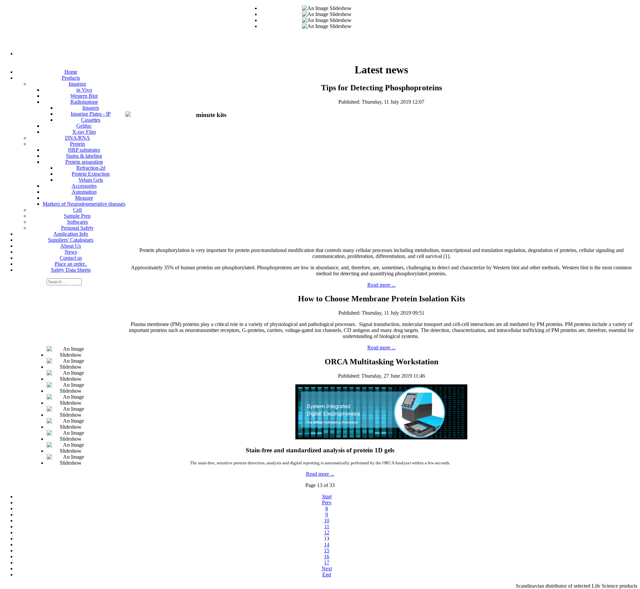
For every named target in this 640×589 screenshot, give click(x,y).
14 (326, 544)
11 (326, 526)
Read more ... (381, 285)
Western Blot (84, 96)
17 (326, 562)
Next (327, 568)
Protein (77, 144)
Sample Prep (77, 216)
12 (326, 532)
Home (70, 72)
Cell (77, 210)
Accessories (84, 186)
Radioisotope (84, 102)
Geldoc (84, 126)
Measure (84, 198)
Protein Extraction (91, 174)
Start (327, 496)
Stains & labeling (84, 156)
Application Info (70, 234)
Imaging (77, 84)
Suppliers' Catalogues (70, 240)
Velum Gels (90, 180)
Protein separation (84, 162)
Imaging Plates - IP (91, 114)
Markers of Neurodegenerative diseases (84, 204)
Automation (84, 192)
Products (71, 78)
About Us (70, 246)
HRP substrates (84, 150)
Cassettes (90, 120)
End (326, 574)
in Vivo (84, 90)
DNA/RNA (77, 138)
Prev (327, 502)
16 (326, 556)
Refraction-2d (90, 168)
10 (326, 520)
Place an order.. (71, 264)
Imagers (90, 108)
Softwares (77, 222)
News (71, 252)
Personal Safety (77, 228)
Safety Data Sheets (71, 270)
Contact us (71, 258)
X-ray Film (84, 132)
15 (326, 550)
